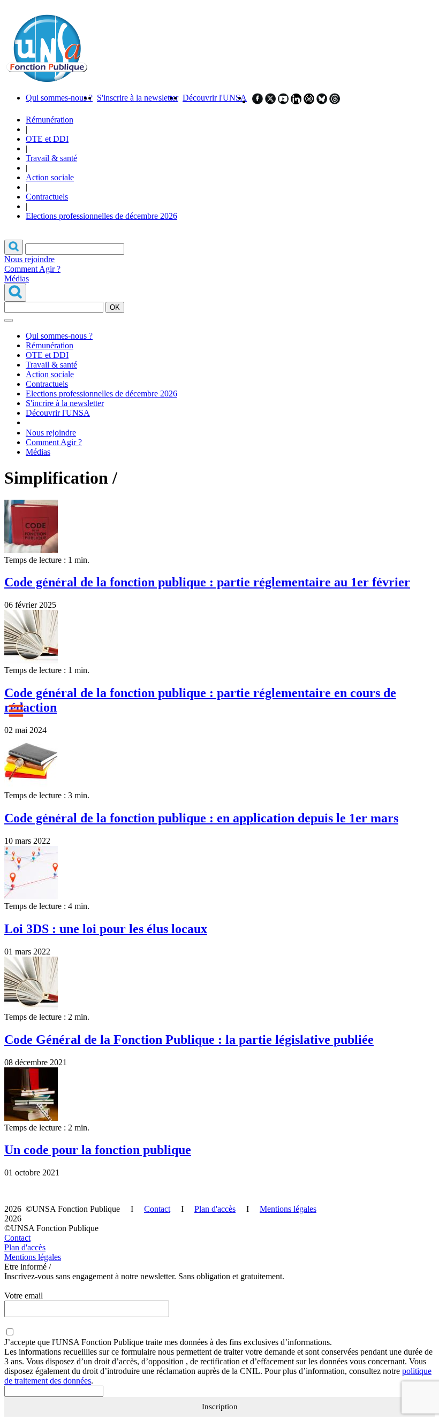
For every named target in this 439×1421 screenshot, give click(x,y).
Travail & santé (51, 158)
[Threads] (334, 101)
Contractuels (47, 196)
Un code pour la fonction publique (97, 1150)
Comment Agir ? (32, 268)
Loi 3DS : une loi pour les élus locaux (105, 929)
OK (115, 307)
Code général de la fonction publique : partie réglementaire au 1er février (207, 582)
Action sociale (50, 177)
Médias (16, 278)
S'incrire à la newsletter (65, 403)
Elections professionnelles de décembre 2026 (101, 215)
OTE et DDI (47, 138)
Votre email (23, 1295)
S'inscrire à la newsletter (137, 97)
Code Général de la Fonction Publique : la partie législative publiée (189, 1039)
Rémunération (49, 119)
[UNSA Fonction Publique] (46, 79)
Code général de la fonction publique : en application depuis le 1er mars (201, 818)
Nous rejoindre (29, 259)
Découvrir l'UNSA (215, 97)
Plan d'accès (215, 1208)
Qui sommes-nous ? (59, 97)
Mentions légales (288, 1208)
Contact (157, 1208)
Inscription (220, 1406)
